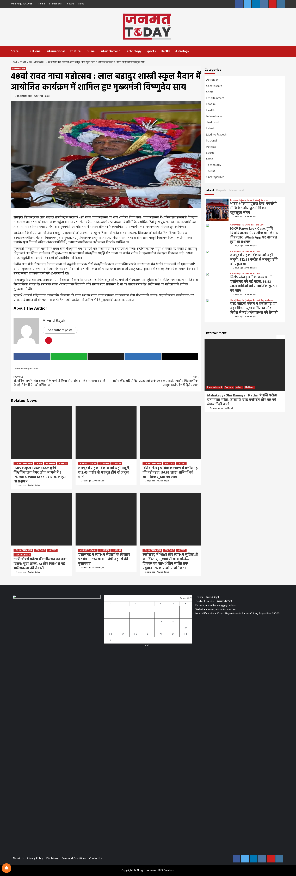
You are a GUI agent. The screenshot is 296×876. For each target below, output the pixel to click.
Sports (151, 51)
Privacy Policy (35, 858)
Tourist (210, 171)
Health (165, 51)
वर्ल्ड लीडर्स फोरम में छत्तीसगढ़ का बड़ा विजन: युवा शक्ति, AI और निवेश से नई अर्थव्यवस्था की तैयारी (40, 564)
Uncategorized (215, 177)
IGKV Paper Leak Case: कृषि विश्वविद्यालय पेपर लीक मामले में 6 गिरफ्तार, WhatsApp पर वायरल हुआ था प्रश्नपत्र (40, 474)
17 (111, 628)
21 (161, 628)
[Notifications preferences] (6, 868)
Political (75, 51)
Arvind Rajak (42, 96)
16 (186, 621)
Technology (133, 51)
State (14, 51)
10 (110, 621)
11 (123, 621)
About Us (18, 858)
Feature (70, 4)
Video (81, 4)
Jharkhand (212, 122)
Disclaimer (52, 858)
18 (123, 628)
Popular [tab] (222, 190)
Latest (63, 463)
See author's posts (60, 330)
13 (148, 621)
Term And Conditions (73, 858)
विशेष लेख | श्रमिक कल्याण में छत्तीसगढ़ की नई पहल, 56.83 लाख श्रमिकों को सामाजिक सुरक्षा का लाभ (170, 472)
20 (148, 628)
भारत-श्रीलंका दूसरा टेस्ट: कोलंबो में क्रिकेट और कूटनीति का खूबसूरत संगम (253, 208)
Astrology (182, 51)
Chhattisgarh (18, 68)
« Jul (147, 645)
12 (135, 621)
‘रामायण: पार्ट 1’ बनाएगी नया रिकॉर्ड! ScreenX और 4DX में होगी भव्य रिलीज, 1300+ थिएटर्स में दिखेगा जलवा (243, 400)
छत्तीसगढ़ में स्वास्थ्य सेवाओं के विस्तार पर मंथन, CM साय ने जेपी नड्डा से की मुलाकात (104, 559)
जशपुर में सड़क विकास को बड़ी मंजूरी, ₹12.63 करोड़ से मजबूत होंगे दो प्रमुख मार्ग (104, 472)
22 (173, 628)
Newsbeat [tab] (237, 190)
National (35, 51)
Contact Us (95, 858)
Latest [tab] (209, 190)
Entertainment (110, 51)
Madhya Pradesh (216, 134)
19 (136, 628)
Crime (91, 51)
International (55, 4)
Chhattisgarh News (28, 369)
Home (42, 4)
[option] (245, 377)
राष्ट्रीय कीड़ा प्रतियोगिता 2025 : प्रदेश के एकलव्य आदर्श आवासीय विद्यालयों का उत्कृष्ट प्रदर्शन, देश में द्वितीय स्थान (155, 381)
